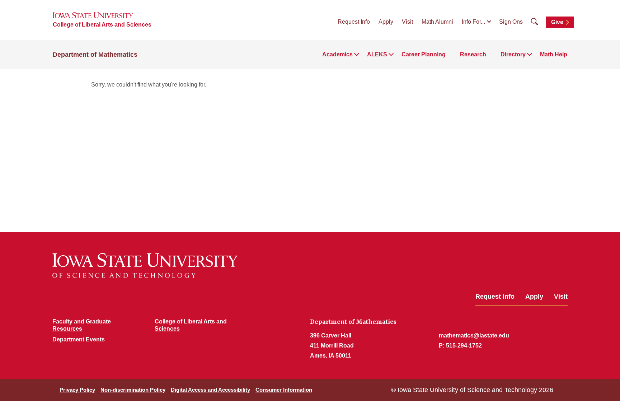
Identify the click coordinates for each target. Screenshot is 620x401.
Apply (386, 22)
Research (473, 54)
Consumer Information (283, 390)
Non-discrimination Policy (132, 390)
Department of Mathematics (95, 54)
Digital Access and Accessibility (210, 390)
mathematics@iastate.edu (474, 335)
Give (557, 22)
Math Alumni (437, 22)
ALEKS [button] (377, 54)
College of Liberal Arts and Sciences (102, 25)
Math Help (553, 54)
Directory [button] (513, 54)
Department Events (78, 339)
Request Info (354, 22)
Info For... (473, 22)
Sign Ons (511, 22)
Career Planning (423, 54)
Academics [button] (337, 54)
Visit (407, 22)
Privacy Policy (77, 390)
